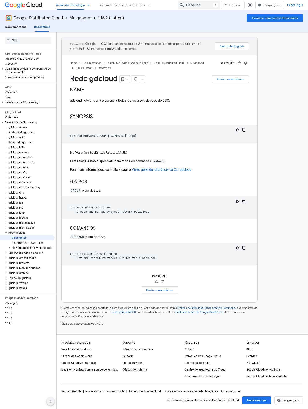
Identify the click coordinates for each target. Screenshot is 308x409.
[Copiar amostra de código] (244, 130)
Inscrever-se (256, 400)
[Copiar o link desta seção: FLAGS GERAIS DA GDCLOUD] (131, 152)
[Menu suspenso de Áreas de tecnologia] (90, 5)
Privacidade (93, 391)
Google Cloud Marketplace (78, 362)
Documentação (16, 27)
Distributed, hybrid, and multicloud (127, 62)
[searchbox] (28, 40)
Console (235, 5)
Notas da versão (133, 362)
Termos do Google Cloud (145, 391)
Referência (42, 27)
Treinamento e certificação (202, 376)
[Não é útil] (246, 63)
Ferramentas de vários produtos (122, 5)
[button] (27, 70)
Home (73, 62)
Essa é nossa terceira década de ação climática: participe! (203, 391)
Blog (249, 349)
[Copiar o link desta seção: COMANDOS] (99, 228)
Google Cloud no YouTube (263, 369)
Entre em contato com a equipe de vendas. (89, 369)
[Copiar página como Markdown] (136, 79)
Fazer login (295, 5)
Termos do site (115, 391)
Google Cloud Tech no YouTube (266, 376)
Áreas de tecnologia (70, 5)
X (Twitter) (253, 362)
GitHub (189, 349)
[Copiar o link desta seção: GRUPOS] (91, 182)
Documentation (92, 62)
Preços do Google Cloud (77, 356)
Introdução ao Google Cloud (203, 356)
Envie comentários (230, 79)
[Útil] (239, 63)
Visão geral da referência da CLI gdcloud (161, 170)
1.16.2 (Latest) (111, 18)
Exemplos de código (198, 362)
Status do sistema (135, 369)
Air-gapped (80, 18)
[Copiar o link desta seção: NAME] (88, 90)
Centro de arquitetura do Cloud (205, 369)
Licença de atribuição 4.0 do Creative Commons (206, 307)
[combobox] (199, 5)
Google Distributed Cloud (38, 18)
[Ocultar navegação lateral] (50, 401)
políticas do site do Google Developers (199, 312)
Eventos (251, 356)
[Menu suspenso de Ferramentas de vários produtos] (150, 5)
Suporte (128, 356)
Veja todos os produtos (76, 349)
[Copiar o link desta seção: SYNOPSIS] (97, 116)
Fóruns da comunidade (138, 349)
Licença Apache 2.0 (124, 312)
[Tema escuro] (237, 130)
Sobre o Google (71, 391)
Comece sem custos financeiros (275, 18)
